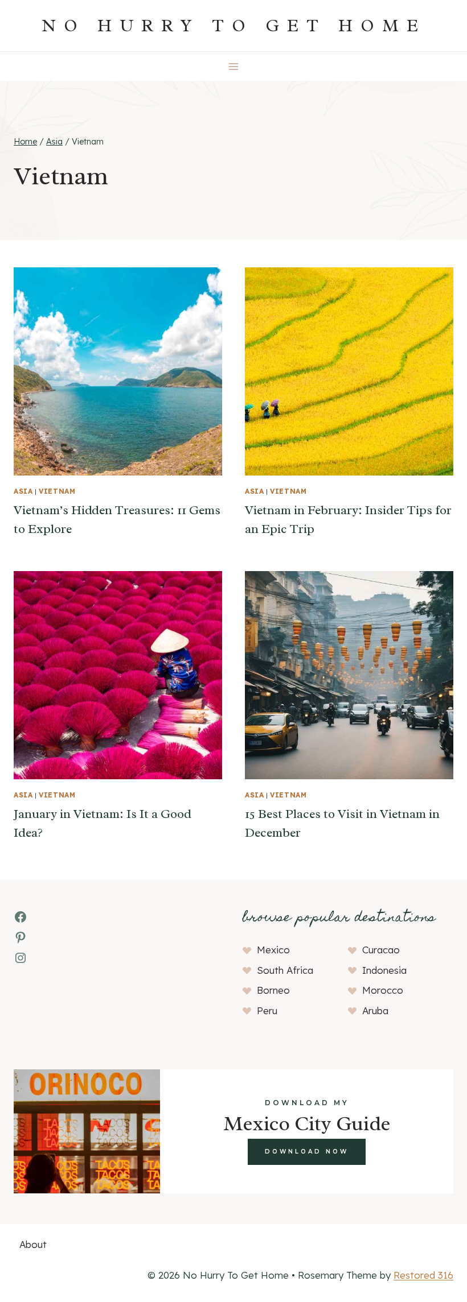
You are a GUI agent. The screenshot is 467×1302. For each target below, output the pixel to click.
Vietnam (57, 491)
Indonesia (384, 970)
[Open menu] (233, 66)
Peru (267, 1010)
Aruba (375, 1010)
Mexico (273, 950)
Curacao (381, 950)
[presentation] (118, 371)
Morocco (382, 990)
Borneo (273, 990)
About (33, 1244)
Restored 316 (423, 1275)
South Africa (285, 970)
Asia (23, 491)
